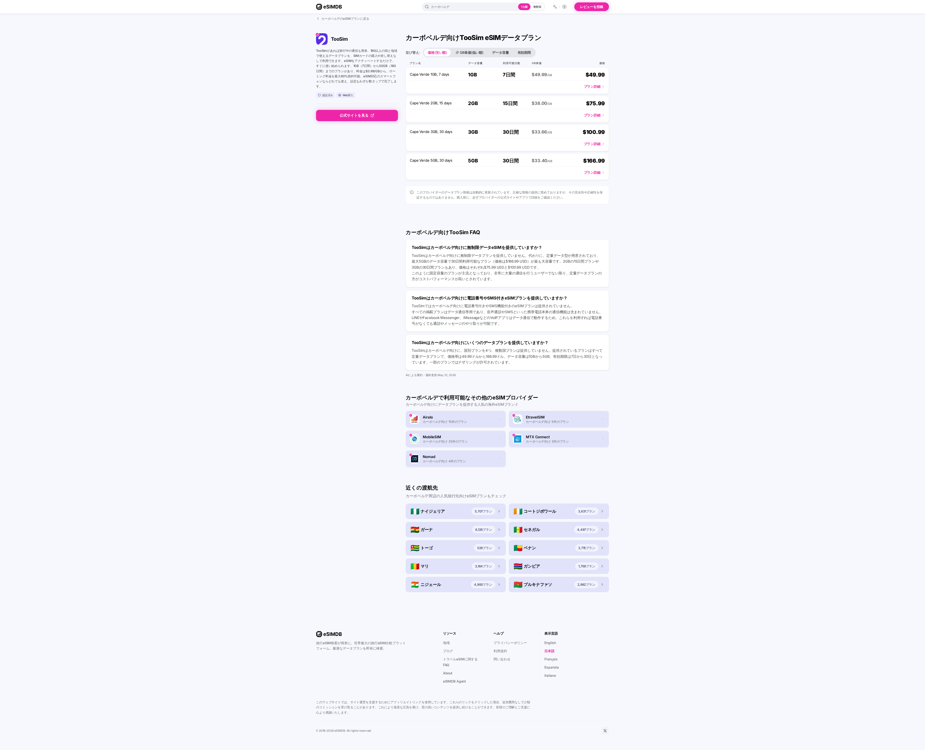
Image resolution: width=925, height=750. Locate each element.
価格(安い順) (437, 52)
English (550, 643)
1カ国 (524, 6)
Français (551, 659)
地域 (446, 643)
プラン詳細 (592, 86)
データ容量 (500, 52)
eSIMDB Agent (454, 681)
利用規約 (500, 651)
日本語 (549, 651)
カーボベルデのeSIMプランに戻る (345, 18)
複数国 (537, 6)
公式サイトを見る (354, 115)
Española (551, 667)
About (447, 673)
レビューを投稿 (591, 7)
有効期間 (524, 52)
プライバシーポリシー (510, 643)
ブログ (448, 651)
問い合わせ (502, 659)
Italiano (550, 675)
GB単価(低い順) (471, 52)
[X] (605, 731)
